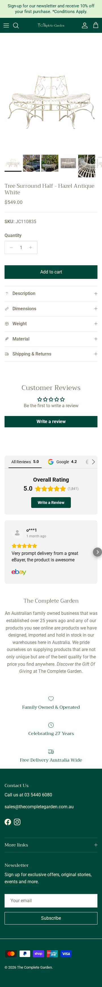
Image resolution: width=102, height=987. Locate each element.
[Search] (18, 25)
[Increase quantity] (32, 247)
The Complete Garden (34, 967)
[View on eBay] (17, 533)
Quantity (13, 235)
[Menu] (6, 25)
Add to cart (51, 272)
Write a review (51, 421)
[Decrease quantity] (10, 247)
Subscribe (51, 918)
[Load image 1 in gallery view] (51, 101)
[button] (4, 552)
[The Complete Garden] (51, 25)
